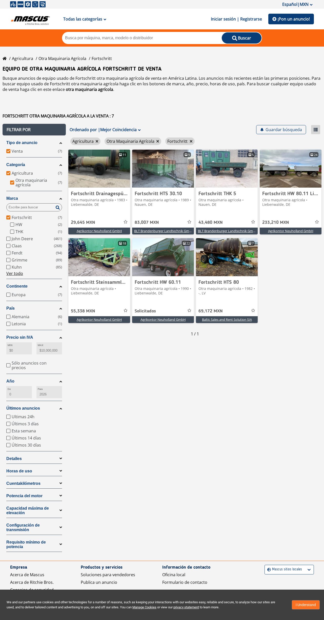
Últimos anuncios (23, 408)
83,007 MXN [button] (147, 222)
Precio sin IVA (19, 337)
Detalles (14, 458)
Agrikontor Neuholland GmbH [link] (99, 231)
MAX (40, 345)
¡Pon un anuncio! (294, 19)
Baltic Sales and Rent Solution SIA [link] (227, 319)
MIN (10, 345)
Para (40, 389)
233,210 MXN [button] (275, 222)
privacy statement (186, 607)
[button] (34, 129)
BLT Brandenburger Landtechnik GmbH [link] (164, 231)
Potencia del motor (24, 496)
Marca (12, 198)
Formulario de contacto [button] (184, 582)
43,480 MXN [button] (210, 222)
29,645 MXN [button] (83, 222)
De (9, 389)
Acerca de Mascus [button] (27, 574)
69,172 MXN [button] (210, 311)
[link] (99, 169)
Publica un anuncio (99, 582)
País (10, 308)
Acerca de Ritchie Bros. (32, 582)
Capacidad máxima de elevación (27, 510)
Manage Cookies (144, 607)
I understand (306, 605)
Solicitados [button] (145, 311)
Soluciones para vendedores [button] (108, 574)
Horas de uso (19, 471)
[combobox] (268, 569)
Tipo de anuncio (21, 143)
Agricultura (22, 58)
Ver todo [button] (14, 273)
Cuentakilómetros (23, 483)
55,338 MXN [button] (83, 311)
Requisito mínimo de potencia (26, 544)
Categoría (15, 165)
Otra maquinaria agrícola (62, 58)
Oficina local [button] (173, 574)
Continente (17, 286)
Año (10, 381)
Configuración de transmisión (23, 527)
